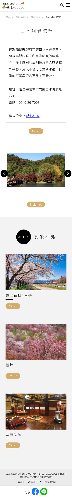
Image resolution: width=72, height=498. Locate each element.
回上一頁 (36, 204)
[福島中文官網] (13, 8)
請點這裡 (33, 115)
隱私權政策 (50, 481)
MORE (36, 131)
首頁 (8, 17)
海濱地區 (35, 17)
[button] (4, 173)
